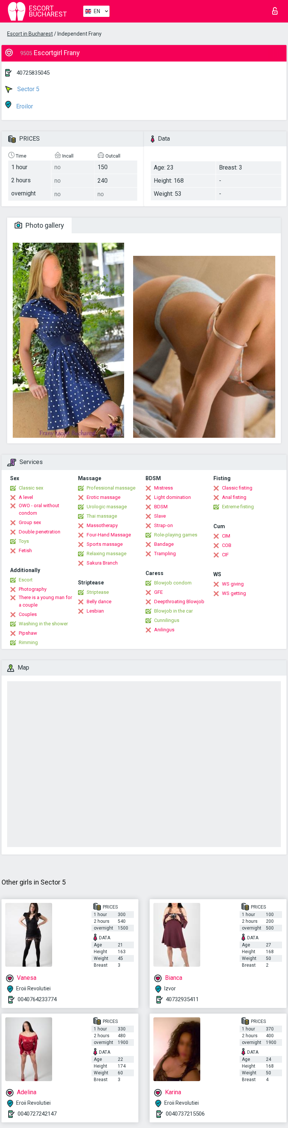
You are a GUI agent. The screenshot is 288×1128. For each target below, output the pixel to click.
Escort (26, 580)
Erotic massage (103, 497)
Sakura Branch (102, 563)
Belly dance (99, 601)
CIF (225, 554)
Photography (32, 589)
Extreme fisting (238, 506)
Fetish (25, 550)
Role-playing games (175, 535)
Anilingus (164, 629)
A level (26, 497)
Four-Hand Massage (109, 535)
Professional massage (111, 488)
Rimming (28, 642)
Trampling (165, 553)
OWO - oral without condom (39, 509)
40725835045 (33, 72)
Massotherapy (102, 525)
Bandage (164, 544)
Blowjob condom (173, 583)
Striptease (98, 592)
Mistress (163, 488)
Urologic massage (107, 506)
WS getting (234, 593)
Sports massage (105, 544)
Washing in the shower (43, 623)
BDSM (161, 506)
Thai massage (102, 516)
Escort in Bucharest (30, 34)
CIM (226, 536)
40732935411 (182, 999)
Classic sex (31, 488)
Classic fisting (237, 488)
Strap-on (163, 525)
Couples (28, 614)
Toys (24, 541)
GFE (158, 592)
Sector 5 (27, 89)
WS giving (233, 584)
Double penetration (39, 532)
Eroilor (24, 106)
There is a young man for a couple (45, 601)
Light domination (172, 497)
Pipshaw (28, 633)
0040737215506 (185, 1113)
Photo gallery (44, 225)
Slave (160, 516)
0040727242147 (37, 1113)
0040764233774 (37, 999)
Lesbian (95, 611)
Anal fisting (234, 497)
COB (226, 545)
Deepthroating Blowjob (179, 601)
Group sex (30, 522)
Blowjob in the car (173, 611)
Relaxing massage (106, 553)
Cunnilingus (166, 620)
